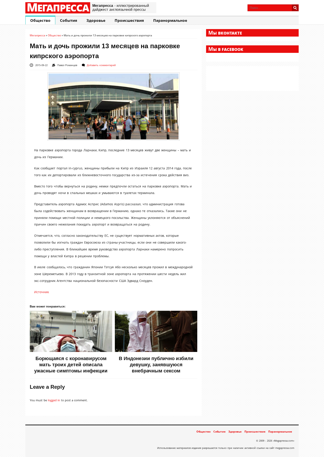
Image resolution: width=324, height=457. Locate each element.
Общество (40, 20)
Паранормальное (170, 20)
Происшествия (129, 20)
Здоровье (95, 20)
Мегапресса (58, 7)
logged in (54, 400)
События (68, 20)
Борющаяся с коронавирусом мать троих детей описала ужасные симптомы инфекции (71, 365)
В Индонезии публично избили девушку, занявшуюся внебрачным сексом (156, 365)
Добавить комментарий (101, 65)
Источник (41, 292)
